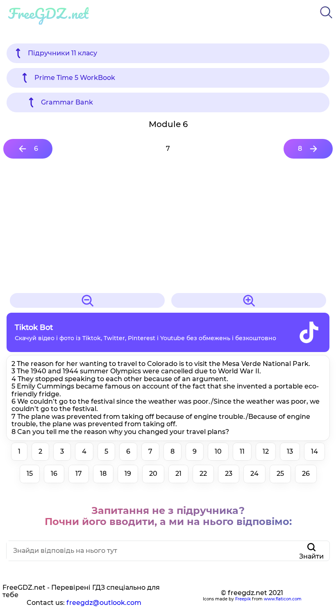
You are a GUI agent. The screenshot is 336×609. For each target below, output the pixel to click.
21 (178, 473)
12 (266, 451)
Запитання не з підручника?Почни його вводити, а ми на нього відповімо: (168, 516)
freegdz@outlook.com (103, 603)
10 (218, 451)
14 (314, 451)
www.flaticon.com (283, 599)
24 (254, 473)
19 (128, 473)
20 (153, 473)
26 (306, 473)
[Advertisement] (168, 225)
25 (280, 473)
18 (103, 473)
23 (228, 473)
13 (290, 451)
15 (30, 473)
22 (203, 473)
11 (242, 451)
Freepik (243, 599)
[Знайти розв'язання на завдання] (326, 20)
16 (54, 473)
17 (78, 473)
